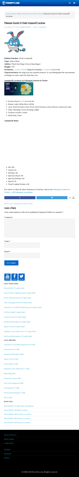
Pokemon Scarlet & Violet (23, 204)
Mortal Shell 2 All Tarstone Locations (17, 414)
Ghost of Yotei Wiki (11, 359)
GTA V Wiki (8, 398)
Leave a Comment (39, 27)
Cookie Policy (9, 443)
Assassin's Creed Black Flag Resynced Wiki (19, 345)
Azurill (17, 69)
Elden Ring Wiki (9, 373)
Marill (24, 69)
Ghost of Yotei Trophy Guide (14, 327)
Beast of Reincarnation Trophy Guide (17, 298)
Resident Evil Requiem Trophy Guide (17, 322)
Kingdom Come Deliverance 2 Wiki (16, 369)
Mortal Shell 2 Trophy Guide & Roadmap (18, 406)
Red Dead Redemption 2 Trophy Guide (18, 336)
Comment (8, 217)
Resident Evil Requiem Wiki (14, 354)
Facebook (7, 454)
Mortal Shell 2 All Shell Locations (16, 410)
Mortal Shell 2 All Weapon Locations (17, 418)
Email (7, 251)
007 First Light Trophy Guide (14, 312)
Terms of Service (10, 435)
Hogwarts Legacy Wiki (12, 378)
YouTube (7, 450)
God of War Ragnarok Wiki (13, 383)
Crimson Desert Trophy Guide (15, 317)
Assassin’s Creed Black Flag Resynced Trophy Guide (23, 307)
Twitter (7, 458)
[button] (69, 3)
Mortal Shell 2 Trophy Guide (14, 288)
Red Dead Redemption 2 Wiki (14, 393)
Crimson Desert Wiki (11, 349)
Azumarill (47, 69)
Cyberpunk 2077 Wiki (11, 388)
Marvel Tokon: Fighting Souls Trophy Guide (20, 293)
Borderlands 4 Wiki (11, 364)
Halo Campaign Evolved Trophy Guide (18, 302)
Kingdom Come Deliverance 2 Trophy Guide (20, 331)
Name (7, 241)
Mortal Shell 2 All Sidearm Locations (17, 422)
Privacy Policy (9, 439)
